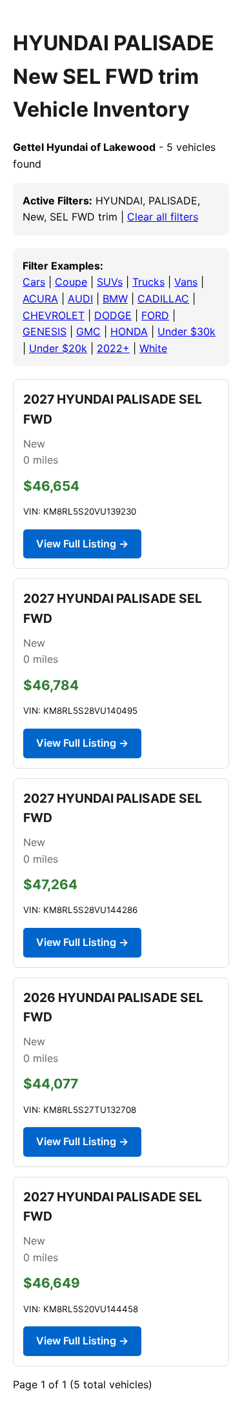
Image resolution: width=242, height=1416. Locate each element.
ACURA (40, 298)
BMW (115, 298)
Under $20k (58, 348)
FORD (155, 315)
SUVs (110, 281)
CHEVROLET (54, 315)
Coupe (71, 281)
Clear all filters (162, 216)
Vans (185, 281)
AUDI (80, 298)
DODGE (113, 315)
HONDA (129, 331)
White (153, 348)
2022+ (113, 348)
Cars (34, 281)
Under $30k (186, 331)
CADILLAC (163, 298)
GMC (88, 331)
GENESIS (44, 331)
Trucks (148, 281)
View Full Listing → (82, 543)
